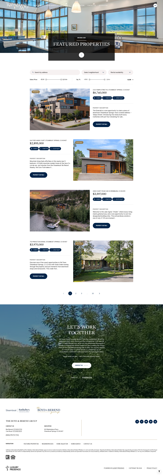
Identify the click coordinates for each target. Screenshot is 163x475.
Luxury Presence (118, 468)
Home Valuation (78, 5)
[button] (81, 365)
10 (93, 293)
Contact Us (91, 5)
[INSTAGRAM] (142, 422)
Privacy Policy (152, 468)
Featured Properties (31, 444)
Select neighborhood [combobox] (91, 72)
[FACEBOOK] (137, 422)
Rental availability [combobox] (117, 72)
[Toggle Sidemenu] (155, 5)
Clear (129, 79)
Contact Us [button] (88, 444)
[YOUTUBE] (146, 422)
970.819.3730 (103, 5)
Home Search (75, 444)
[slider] (46, 79)
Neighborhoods (47, 444)
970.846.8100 (17, 431)
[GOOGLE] (151, 422)
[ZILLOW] (155, 422)
